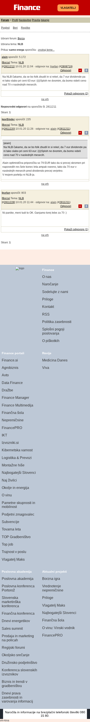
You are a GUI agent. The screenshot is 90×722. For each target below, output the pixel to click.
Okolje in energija (15, 488)
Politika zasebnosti (56, 322)
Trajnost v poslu (14, 552)
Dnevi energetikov (16, 621)
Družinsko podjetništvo (19, 662)
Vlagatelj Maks (13, 559)
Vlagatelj (68, 7)
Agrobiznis (10, 368)
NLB (21, 62)
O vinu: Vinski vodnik (58, 628)
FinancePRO (12, 428)
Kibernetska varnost (17, 450)
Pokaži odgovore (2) (76, 93)
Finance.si (10, 360)
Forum (5, 20)
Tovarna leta (11, 529)
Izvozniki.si (10, 443)
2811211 (9, 66)
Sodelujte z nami (55, 292)
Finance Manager (15, 397)
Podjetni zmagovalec (18, 514)
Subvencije (10, 522)
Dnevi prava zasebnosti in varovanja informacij (17, 697)
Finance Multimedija (17, 405)
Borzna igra (51, 579)
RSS (46, 314)
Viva (45, 368)
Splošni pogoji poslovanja (53, 331)
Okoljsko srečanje (15, 655)
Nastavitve (25, 20)
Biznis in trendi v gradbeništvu (14, 684)
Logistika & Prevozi (17, 458)
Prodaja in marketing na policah (18, 638)
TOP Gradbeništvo (16, 537)
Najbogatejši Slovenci (19, 472)
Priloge (47, 299)
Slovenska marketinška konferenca (11, 602)
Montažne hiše (13, 465)
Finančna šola (13, 413)
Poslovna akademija (17, 579)
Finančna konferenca (18, 613)
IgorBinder (8, 119)
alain (5, 57)
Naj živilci (9, 480)
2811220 (9, 128)
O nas (46, 277)
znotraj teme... (46, 49)
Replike (25, 27)
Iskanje (45, 20)
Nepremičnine (13, 420)
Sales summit (12, 628)
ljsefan (54, 66)
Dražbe (7, 390)
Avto (5, 375)
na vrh (45, 99)
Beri (15, 27)
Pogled (5, 27)
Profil (15, 20)
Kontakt (48, 307)
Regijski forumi (13, 647)
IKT (4, 435)
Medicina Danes (55, 360)
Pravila (36, 20)
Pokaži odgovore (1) (76, 229)
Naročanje (50, 284)
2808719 (66, 66)
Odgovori (65, 70)
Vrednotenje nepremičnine (52, 588)
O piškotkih (50, 341)
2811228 (9, 202)
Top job (7, 544)
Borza (21, 38)
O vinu (7, 495)
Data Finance (12, 383)
